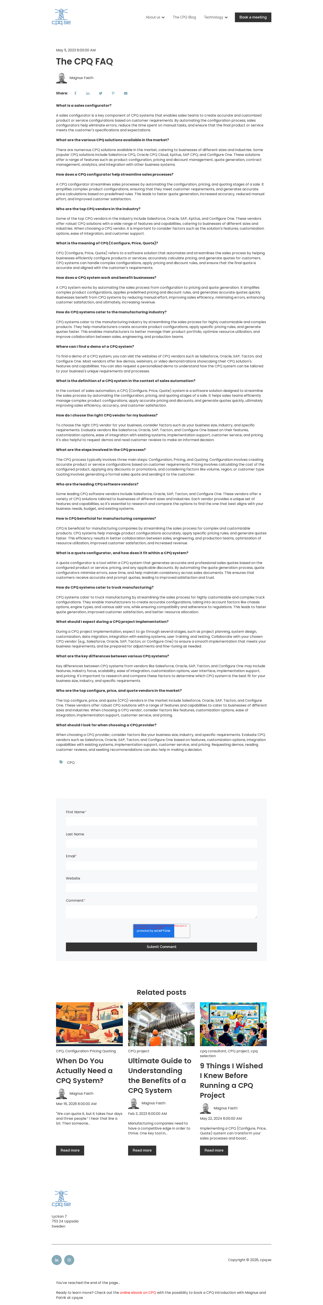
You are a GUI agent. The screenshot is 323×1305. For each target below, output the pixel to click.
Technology (213, 17)
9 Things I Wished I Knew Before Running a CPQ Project (231, 1080)
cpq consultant (213, 1051)
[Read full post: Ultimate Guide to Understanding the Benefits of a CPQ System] (161, 1024)
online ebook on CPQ (138, 1292)
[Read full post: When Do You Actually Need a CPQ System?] (89, 1024)
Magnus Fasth (81, 78)
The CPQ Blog (184, 17)
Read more (70, 1150)
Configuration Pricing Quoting (90, 1051)
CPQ (71, 762)
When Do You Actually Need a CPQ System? (84, 1070)
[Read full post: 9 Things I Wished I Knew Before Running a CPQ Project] (233, 1024)
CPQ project (138, 1051)
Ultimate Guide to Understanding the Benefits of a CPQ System (159, 1075)
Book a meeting (253, 17)
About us (153, 17)
